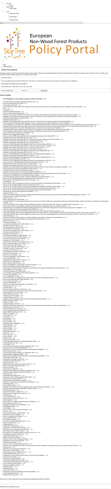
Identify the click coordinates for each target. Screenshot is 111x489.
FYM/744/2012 (7, 320)
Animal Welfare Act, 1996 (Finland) (12, 269)
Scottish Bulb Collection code (10, 435)
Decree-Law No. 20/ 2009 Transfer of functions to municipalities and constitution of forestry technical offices (32, 186)
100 (24, 86)
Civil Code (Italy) (7, 287)
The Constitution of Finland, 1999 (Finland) (14, 251)
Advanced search (7, 66)
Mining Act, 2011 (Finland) (10, 253)
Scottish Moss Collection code (11, 426)
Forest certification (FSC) (9, 418)
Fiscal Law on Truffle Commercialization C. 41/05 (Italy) (18, 284)
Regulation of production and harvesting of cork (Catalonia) (19, 382)
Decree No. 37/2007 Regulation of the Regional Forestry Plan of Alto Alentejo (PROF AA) (26, 150)
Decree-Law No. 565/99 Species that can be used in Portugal (19, 180)
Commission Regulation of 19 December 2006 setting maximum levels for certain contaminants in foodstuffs (32, 128)
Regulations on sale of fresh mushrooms (13, 440)
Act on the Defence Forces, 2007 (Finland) (14, 238)
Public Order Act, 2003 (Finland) (11, 261)
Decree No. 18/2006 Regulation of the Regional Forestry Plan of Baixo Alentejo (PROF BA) (27, 157)
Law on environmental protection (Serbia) (14, 310)
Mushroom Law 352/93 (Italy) (11, 295)
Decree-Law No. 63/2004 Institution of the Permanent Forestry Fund (21, 185)
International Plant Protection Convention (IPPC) (16, 118)
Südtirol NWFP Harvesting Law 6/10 (12, 312)
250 (27, 86)
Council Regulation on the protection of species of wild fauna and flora (22, 99)
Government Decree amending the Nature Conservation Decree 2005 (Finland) (24, 219)
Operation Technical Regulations (11, 323)
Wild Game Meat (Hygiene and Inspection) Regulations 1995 (19, 370)
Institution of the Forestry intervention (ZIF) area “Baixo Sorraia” (20, 163)
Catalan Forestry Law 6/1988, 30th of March (15, 196)
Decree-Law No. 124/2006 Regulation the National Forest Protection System (23, 178)
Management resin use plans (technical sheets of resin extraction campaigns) (23, 455)
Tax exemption (7, 408)
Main (4, 64)
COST (4, 108)
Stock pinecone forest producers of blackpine (15, 380)
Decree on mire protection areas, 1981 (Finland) (16, 230)
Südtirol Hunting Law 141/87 (10, 300)
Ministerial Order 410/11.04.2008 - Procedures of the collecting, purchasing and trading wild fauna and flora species (34, 268)
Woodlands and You (8, 468)
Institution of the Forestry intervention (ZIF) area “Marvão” (18, 155)
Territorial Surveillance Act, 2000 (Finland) (14, 271)
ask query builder (32, 74)
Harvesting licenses (8, 383)
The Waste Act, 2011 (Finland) (11, 232)
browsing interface (20, 73)
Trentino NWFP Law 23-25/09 (11, 294)
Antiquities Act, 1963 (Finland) (11, 240)
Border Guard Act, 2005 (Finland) (12, 263)
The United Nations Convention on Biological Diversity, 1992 (19, 102)
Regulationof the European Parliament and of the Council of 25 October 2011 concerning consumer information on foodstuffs (36, 129)
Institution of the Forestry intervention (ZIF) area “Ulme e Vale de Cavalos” (23, 149)
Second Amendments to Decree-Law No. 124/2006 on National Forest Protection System (26, 176)
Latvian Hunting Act (8, 216)
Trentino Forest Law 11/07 (10, 286)
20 (19, 86)
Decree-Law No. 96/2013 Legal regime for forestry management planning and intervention (27, 190)
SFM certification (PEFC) (9, 385)
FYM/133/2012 (7, 318)
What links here (14, 20)
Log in (11, 5)
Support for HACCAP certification (12, 437)
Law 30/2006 (6, 344)
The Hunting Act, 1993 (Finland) (11, 229)
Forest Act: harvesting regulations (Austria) (14, 421)
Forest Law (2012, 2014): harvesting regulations (15, 439)
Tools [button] (8, 12)
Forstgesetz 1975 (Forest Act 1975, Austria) (14, 260)
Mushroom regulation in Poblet (11, 465)
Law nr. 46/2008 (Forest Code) (11, 276)
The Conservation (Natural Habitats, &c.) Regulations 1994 (18, 352)
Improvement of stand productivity (12, 378)
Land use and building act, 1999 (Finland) (14, 256)
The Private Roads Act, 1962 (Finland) (13, 227)
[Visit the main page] (51, 44)
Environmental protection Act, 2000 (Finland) (15, 235)
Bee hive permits (7, 374)
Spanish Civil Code (8, 193)
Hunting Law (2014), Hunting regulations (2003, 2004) (17, 377)
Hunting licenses (7, 395)
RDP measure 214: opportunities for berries (14, 393)
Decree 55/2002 (7, 321)
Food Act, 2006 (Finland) (9, 282)
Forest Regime (7, 181)
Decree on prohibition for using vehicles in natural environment (20, 264)
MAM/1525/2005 (7, 328)
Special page (13, 8)
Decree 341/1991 (7, 336)
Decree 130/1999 (7, 334)
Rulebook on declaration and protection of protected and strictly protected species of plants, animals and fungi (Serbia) (34, 305)
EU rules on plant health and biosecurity (13, 113)
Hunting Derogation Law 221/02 (11, 304)
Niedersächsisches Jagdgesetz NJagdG (13, 354)
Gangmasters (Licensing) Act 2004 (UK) (13, 359)
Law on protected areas (9, 396)
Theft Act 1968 (7, 338)
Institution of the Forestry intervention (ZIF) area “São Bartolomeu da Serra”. (23, 141)
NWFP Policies (3, 487)
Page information (14, 13)
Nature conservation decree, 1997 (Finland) (14, 243)
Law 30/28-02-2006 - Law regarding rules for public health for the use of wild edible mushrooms (28, 277)
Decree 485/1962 (7, 325)
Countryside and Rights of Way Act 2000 (13, 460)
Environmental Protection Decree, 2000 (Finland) (16, 242)
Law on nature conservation (10, 281)
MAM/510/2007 (7, 326)
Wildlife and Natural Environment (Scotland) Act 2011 (17, 364)
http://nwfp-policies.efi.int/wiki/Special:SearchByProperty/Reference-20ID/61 (29, 479)
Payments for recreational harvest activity (14, 427)
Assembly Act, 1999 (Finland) (10, 250)
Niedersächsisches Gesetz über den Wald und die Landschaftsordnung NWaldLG (24, 356)
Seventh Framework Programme (11, 111)
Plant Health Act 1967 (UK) (10, 357)
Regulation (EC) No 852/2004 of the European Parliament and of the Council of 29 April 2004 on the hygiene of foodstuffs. (35, 167)
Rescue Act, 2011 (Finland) (10, 255)
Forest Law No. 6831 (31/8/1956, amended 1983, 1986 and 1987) (20, 168)
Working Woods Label (9, 406)
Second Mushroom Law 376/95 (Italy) (13, 292)
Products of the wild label (10, 457)
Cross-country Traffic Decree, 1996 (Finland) (14, 237)
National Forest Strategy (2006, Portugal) (14, 134)
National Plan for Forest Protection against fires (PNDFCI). (18, 191)
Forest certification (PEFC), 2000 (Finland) (14, 413)
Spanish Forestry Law (8, 220)
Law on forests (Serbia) (9, 258)
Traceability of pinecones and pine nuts (13, 434)
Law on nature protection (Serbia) (12, 463)
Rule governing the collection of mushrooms (15, 289)
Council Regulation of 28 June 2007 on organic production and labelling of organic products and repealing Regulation (34, 131)
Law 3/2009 (6, 317)
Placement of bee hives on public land (13, 391)
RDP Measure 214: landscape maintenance (14, 448)
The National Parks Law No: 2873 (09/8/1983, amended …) (18, 170)
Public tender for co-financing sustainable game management (19, 401)
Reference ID (24, 81)
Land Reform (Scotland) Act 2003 (12, 361)
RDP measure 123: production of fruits (13, 398)
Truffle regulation (7, 400)
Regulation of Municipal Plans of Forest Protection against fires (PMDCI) (22, 172)
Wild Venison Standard (9, 390)
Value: (23, 90)
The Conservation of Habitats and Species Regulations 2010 (18, 346)
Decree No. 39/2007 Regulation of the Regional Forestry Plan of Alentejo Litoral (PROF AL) (27, 160)
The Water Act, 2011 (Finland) (11, 225)
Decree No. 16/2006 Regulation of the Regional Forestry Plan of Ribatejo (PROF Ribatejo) (26, 154)
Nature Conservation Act (9, 422)
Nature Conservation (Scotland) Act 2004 (14, 365)
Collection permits (8, 466)
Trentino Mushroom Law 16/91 (11, 307)
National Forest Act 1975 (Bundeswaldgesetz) (15, 348)
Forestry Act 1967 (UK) (9, 339)
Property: (3, 90)
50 (21, 86)
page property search (17, 74)
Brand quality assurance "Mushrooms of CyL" (15, 452)
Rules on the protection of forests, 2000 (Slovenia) (16, 266)
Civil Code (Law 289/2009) (10, 274)
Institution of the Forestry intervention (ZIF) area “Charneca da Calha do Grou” (24, 147)
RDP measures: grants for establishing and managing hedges (19, 471)
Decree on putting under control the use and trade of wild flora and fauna (22, 290)
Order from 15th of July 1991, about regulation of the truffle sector (21, 209)
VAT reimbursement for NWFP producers (14, 431)
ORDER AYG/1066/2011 (9, 331)
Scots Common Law (8, 362)
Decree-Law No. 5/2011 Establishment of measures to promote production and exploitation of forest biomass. (32, 183)
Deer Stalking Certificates (10, 419)
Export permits (7, 447)
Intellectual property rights (10, 119)
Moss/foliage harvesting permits (11, 375)
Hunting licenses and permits (11, 475)
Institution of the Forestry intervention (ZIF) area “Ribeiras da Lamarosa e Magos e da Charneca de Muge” (31, 139)
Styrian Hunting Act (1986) (10, 403)
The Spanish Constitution (9, 222)
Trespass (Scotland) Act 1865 (10, 343)
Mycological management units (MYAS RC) (14, 405)
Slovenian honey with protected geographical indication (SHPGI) (20, 388)
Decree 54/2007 (7, 330)
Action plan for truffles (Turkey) (11, 450)
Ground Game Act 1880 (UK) (10, 369)
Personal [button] (9, 3)
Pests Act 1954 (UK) (8, 367)
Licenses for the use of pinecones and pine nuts (15, 444)
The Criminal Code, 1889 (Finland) (12, 245)
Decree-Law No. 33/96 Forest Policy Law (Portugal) (16, 132)
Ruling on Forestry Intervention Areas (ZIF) (14, 159)
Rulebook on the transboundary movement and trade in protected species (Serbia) (25, 299)
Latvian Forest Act (8, 198)
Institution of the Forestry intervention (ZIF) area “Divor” (18, 137)
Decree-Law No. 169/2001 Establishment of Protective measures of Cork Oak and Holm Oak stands (29, 188)
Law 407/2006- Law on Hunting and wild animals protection (19, 273)
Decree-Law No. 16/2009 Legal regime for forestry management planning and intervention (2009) (29, 136)
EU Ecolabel (6, 110)
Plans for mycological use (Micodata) (13, 416)
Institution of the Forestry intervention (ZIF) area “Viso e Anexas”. (20, 165)
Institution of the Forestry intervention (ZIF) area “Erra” (18, 152)
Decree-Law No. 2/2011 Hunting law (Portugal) (15, 409)
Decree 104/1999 (7, 315)
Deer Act (5, 411)
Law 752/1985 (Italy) (8, 470)
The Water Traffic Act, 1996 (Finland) (13, 248)
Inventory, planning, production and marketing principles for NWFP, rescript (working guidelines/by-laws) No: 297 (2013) (35, 173)
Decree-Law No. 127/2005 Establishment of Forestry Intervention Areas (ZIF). (23, 162)
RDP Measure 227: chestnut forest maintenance (16, 429)
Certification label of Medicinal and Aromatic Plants (17, 372)
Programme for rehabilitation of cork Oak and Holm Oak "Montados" (21, 175)
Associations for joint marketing (11, 414)
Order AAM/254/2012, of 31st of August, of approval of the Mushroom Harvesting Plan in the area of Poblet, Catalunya (34, 206)
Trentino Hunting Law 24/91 (10, 297)
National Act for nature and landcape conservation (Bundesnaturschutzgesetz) (23, 349)
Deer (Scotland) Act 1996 (9, 351)
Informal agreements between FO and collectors (16, 462)
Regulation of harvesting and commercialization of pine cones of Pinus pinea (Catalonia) (26, 387)
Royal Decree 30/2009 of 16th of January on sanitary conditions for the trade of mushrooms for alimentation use (33, 217)
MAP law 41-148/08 (8, 313)
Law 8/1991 (6, 333)
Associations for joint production (11, 458)
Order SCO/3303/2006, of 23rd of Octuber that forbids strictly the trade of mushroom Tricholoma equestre (31, 211)
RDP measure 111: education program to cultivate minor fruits (19, 432)
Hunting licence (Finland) (9, 442)
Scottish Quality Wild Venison (11, 473)
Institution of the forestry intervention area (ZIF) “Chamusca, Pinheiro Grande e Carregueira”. (28, 146)
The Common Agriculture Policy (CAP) (13, 103)
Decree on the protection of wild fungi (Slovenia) (16, 279)
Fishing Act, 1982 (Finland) (10, 233)
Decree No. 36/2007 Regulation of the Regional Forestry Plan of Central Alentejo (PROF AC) (27, 144)
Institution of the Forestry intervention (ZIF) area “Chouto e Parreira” (21, 142)
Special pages (13, 16)
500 (31, 86)
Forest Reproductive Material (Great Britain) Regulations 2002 (19, 341)
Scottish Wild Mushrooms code (11, 453)
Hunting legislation (8, 424)
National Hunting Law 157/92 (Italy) (12, 308)
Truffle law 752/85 (8, 302)
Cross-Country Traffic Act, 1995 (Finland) (14, 247)
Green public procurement (10, 105)
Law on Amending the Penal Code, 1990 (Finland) (16, 224)
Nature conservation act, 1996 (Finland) (13, 199)
